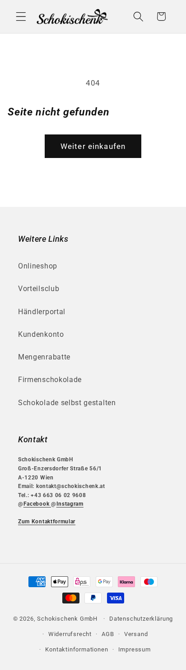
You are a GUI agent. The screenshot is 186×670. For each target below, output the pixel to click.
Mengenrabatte (44, 357)
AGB (108, 634)
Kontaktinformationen (76, 649)
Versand (136, 634)
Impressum (134, 649)
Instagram (70, 504)
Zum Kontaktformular (46, 521)
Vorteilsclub (38, 288)
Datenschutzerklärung (141, 618)
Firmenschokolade (50, 379)
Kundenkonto (41, 334)
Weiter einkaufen (93, 146)
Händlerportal (41, 311)
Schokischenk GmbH (67, 618)
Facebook (37, 504)
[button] (21, 16)
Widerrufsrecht (70, 634)
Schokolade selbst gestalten (67, 402)
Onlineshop (37, 266)
